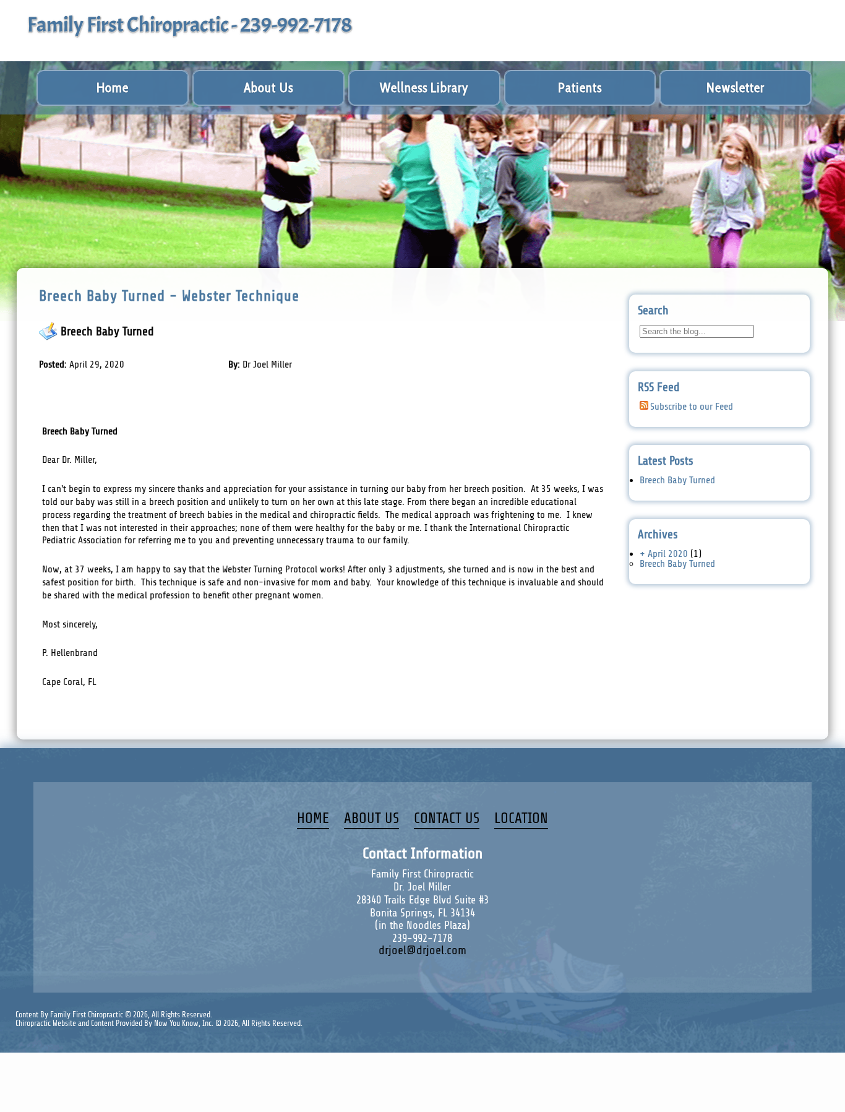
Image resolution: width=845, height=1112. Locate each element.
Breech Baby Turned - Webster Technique (169, 296)
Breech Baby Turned (107, 331)
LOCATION (521, 819)
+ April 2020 (664, 553)
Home (113, 87)
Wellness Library (424, 87)
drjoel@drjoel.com (422, 950)
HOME (313, 819)
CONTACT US (446, 819)
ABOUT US (371, 819)
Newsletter (735, 87)
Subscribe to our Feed (691, 406)
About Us (268, 87)
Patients (580, 87)
